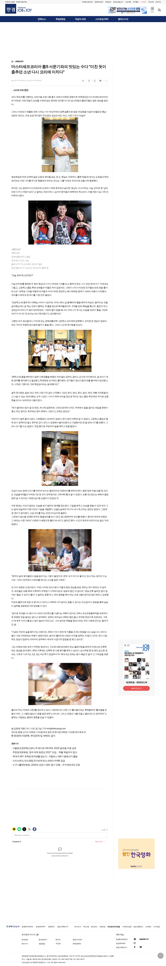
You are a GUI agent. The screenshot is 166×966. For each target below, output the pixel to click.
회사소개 (77, 927)
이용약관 (102, 927)
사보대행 (128, 2)
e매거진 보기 (136, 688)
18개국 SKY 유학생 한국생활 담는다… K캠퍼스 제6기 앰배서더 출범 (45, 756)
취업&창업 (60, 19)
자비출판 (136, 2)
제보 (143, 2)
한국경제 (25, 940)
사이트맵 (156, 927)
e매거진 (158, 2)
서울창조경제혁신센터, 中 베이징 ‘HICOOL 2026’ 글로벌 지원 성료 (44, 748)
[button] (152, 10)
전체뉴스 (42, 19)
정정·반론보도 (138, 927)
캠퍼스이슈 (123, 19)
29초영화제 (77, 944)
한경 (87, 2)
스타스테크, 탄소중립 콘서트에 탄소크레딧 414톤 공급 (39, 760)
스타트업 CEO (101, 19)
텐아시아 (25, 944)
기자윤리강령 (126, 927)
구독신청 (151, 2)
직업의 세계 (80, 19)
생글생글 (42, 944)
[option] (127, 10)
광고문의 (94, 927)
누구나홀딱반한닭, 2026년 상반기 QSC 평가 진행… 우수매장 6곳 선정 (46, 764)
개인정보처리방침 (113, 927)
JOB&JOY (19, 61)
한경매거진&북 (10, 2)
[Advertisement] (83, 41)
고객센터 (148, 927)
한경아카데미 (77, 940)
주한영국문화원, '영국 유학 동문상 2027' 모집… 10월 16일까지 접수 (45, 752)
